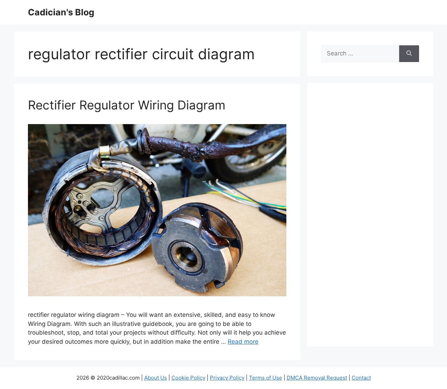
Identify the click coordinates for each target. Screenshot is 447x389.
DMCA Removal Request (317, 377)
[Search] (409, 53)
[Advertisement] (370, 219)
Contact (361, 377)
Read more (243, 341)
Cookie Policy (188, 377)
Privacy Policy (227, 377)
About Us (155, 377)
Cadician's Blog (61, 12)
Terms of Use (265, 377)
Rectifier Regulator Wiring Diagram (126, 105)
